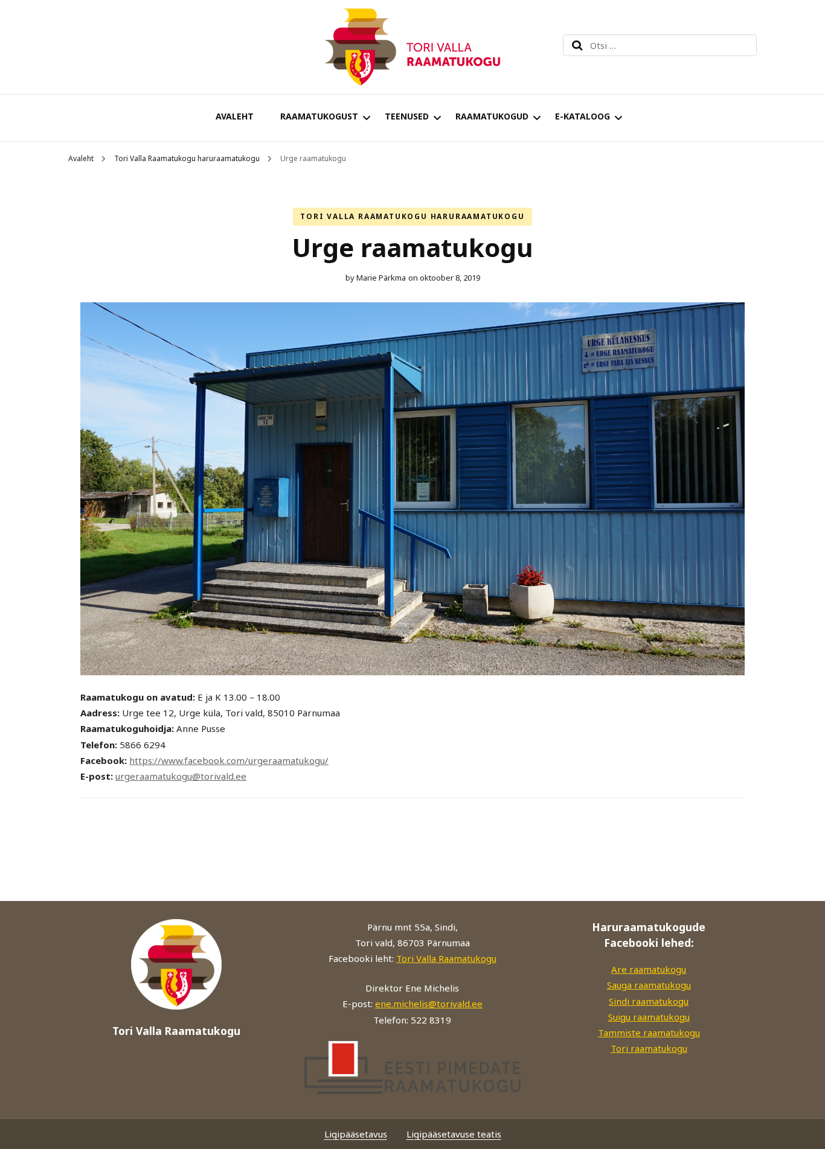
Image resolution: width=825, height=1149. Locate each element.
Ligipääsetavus (355, 1134)
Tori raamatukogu (649, 1048)
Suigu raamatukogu (649, 1017)
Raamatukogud (491, 116)
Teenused (407, 116)
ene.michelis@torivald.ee (429, 1004)
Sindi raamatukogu (649, 1001)
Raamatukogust (319, 116)
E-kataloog (582, 116)
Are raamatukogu (648, 969)
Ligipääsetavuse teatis (453, 1134)
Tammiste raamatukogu (649, 1032)
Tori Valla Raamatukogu (446, 958)
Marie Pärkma (381, 277)
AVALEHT (235, 116)
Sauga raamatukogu (649, 985)
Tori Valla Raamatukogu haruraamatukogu (412, 216)
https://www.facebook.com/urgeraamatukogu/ (229, 760)
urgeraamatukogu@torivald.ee (180, 776)
